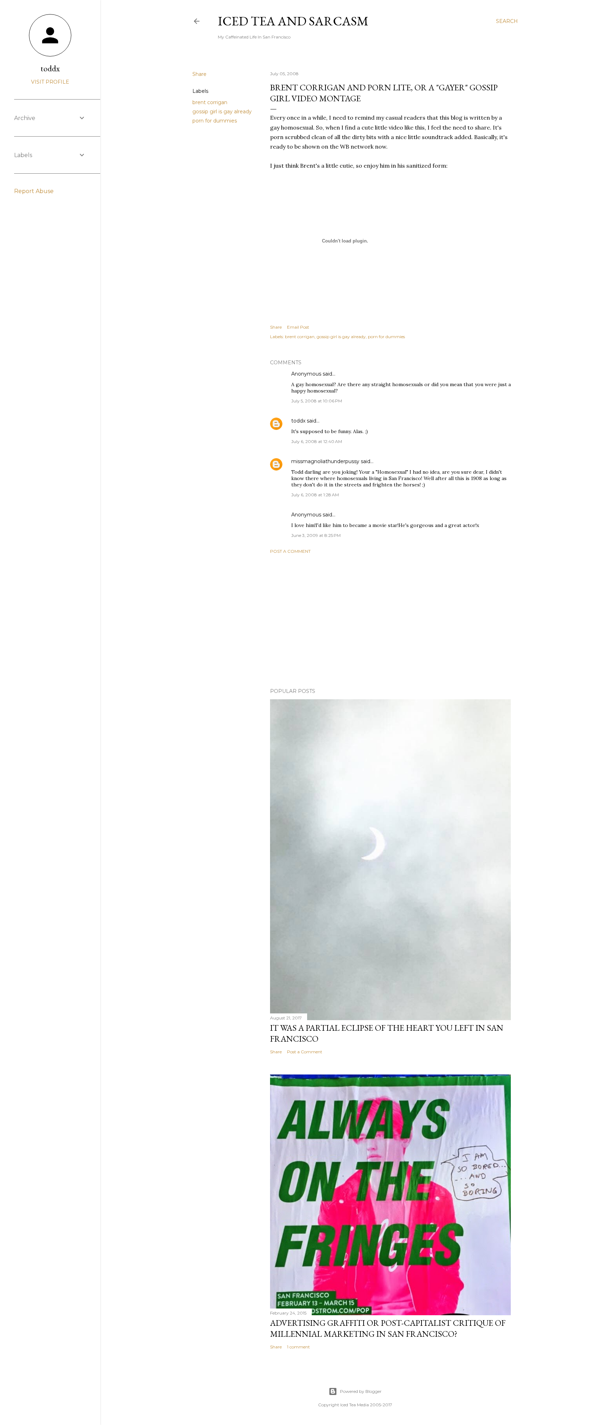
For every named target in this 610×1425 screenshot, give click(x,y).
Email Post (298, 327)
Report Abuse (34, 191)
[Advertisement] (390, 620)
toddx (298, 421)
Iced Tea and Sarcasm (293, 21)
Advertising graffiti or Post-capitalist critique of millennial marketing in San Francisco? (388, 1328)
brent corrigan (209, 102)
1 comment (298, 1346)
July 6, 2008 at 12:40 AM (316, 441)
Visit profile (50, 82)
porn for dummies (214, 121)
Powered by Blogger (361, 1391)
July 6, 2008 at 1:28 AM (315, 494)
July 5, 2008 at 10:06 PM (316, 400)
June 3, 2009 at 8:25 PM (316, 535)
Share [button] (199, 74)
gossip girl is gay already (222, 111)
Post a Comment (290, 551)
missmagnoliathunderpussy (325, 461)
